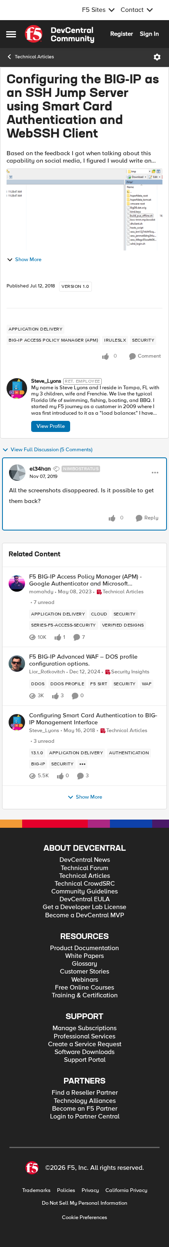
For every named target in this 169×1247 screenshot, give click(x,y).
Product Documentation (84, 948)
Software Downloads (84, 1052)
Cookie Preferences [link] (84, 1217)
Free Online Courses (84, 988)
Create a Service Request (84, 1044)
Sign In (149, 33)
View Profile (51, 426)
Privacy (90, 1190)
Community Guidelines (84, 892)
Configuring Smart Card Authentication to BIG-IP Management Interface (93, 719)
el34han (40, 469)
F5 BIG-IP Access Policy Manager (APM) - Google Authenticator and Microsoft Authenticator (85, 580)
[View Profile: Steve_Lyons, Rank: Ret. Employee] (17, 388)
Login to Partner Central (84, 1117)
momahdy (41, 592)
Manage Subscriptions (84, 1028)
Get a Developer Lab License (84, 907)
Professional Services (84, 1036)
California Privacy (126, 1190)
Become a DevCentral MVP (84, 915)
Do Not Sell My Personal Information (84, 1203)
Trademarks (36, 1190)
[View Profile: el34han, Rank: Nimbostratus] (17, 472)
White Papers (84, 956)
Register (121, 33)
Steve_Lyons (46, 381)
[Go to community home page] (59, 34)
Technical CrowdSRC (85, 884)
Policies (66, 1190)
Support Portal (84, 1060)
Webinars (84, 980)
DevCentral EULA (84, 899)
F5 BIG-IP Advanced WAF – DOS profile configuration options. (83, 660)
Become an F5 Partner (84, 1109)
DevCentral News (84, 860)
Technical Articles (34, 57)
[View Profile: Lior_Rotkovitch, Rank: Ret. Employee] (17, 663)
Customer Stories (84, 972)
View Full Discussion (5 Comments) (51, 450)
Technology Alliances (85, 1101)
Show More (28, 260)
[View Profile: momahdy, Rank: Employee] (17, 583)
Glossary (84, 964)
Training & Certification (85, 995)
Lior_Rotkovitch (47, 672)
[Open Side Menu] (11, 34)
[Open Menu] (157, 57)
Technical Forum (84, 868)
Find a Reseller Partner (85, 1093)
